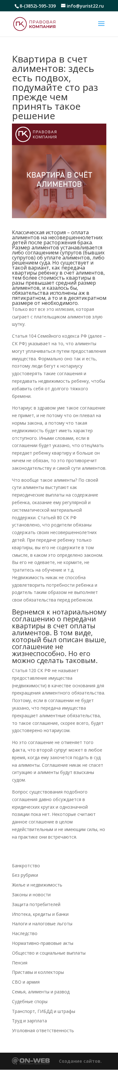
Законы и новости (31, 895)
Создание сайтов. (80, 1061)
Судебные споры (30, 1001)
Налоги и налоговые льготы (42, 924)
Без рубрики (25, 875)
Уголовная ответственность (43, 1030)
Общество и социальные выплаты (49, 953)
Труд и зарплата (29, 1021)
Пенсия (19, 963)
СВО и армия (26, 982)
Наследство (24, 933)
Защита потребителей (36, 904)
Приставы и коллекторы (38, 972)
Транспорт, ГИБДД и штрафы (43, 1011)
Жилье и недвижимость (37, 885)
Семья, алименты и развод (41, 992)
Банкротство (26, 866)
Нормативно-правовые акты (42, 943)
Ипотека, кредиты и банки (40, 914)
